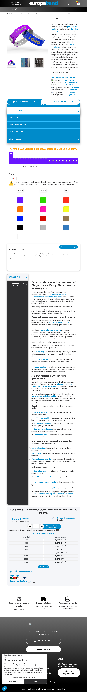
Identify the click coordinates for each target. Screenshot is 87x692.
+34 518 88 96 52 (44, 640)
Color (12, 174)
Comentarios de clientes (17, 284)
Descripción (15, 277)
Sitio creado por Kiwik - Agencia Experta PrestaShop (43, 689)
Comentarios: (16, 250)
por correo (45, 649)
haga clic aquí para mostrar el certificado (65, 682)
